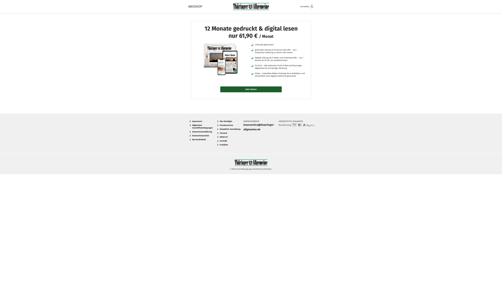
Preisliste (224, 145)
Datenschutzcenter (200, 135)
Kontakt (223, 141)
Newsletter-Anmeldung (230, 129)
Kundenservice (226, 125)
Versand (223, 133)
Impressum (197, 121)
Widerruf (224, 137)
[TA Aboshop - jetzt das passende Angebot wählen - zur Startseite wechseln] (251, 6)
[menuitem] (303, 6)
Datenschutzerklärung (202, 132)
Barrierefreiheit (199, 139)
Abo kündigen (226, 121)
